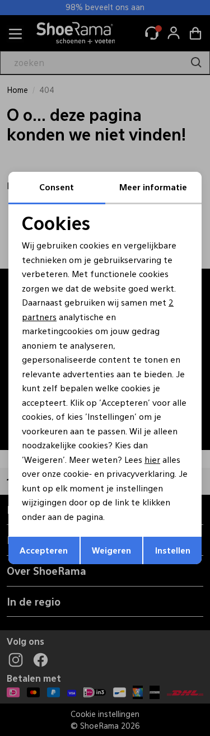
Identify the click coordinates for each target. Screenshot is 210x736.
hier (152, 459)
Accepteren (44, 550)
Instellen (172, 550)
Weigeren (111, 550)
